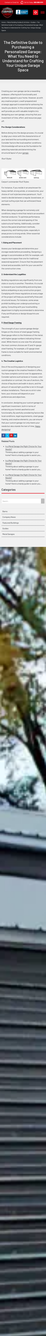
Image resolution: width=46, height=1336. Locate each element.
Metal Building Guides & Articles (18, 22)
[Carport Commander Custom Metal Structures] (7, 12)
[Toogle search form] (2, 2)
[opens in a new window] (22, 12)
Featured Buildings (10, 523)
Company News (9, 517)
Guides (33, 22)
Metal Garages (8, 534)
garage (25, 153)
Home (3, 22)
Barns (4, 511)
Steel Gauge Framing (12, 322)
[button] (43, 12)
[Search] (42, 501)
